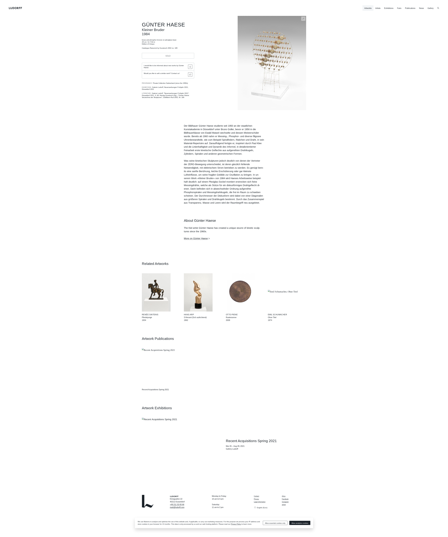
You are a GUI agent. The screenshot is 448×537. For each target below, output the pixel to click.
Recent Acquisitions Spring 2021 (155, 390)
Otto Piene (232, 315)
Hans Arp (189, 315)
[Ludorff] (15, 8)
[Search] (438, 8)
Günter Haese (163, 25)
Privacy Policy (236, 524)
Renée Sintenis (150, 315)
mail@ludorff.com (177, 507)
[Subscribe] (190, 67)
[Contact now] (190, 74)
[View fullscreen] (303, 19)
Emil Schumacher (277, 315)
